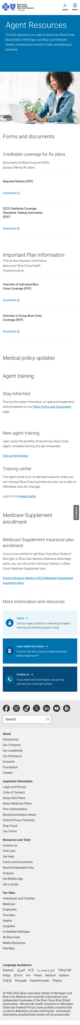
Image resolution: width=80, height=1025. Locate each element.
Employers (10, 909)
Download (9, 193)
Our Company (12, 745)
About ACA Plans (14, 798)
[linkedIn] (46, 710)
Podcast (8, 873)
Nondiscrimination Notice (19, 815)
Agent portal (28, 496)
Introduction (11, 739)
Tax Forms (10, 831)
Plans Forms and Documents (52, 407)
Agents (7, 920)
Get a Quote (10, 884)
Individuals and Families (19, 898)
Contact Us (10, 845)
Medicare (9, 904)
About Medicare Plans (17, 803)
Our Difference (12, 756)
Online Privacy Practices (18, 820)
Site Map (9, 948)
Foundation (10, 767)
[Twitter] (36, 710)
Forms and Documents (18, 862)
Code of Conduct (14, 792)
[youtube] (56, 710)
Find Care (9, 851)
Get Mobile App (13, 879)
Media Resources (14, 943)
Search (11, 719)
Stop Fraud (10, 826)
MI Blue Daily (11, 937)
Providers (9, 915)
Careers (8, 772)
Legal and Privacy (14, 787)
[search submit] (48, 719)
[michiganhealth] (66, 710)
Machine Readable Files (18, 867)
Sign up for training (15, 456)
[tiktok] (26, 710)
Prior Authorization (15, 809)
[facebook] (6, 710)
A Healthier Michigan (16, 931)
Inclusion (9, 761)
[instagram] (16, 710)
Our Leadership (13, 750)
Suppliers (9, 926)
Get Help (8, 856)
